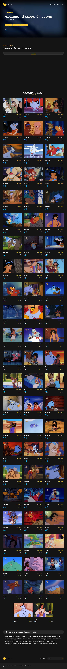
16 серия (26, 504)
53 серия (26, 229)
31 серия (26, 389)
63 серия (5, 160)
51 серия (5, 252)
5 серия (5, 596)
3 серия (47, 596)
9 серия (47, 550)
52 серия (47, 229)
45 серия (5, 298)
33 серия (47, 366)
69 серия (5, 114)
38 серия (5, 344)
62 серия (26, 160)
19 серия (26, 481)
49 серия (47, 252)
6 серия (47, 573)
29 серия (5, 412)
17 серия (5, 504)
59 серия (26, 183)
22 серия (26, 458)
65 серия (26, 137)
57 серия (5, 206)
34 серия (26, 366)
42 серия (47, 298)
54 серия (5, 229)
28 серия (26, 412)
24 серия (47, 435)
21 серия (47, 458)
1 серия (36, 619)
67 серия (47, 114)
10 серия (26, 550)
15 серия (47, 504)
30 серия (47, 389)
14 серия (5, 527)
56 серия (26, 206)
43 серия (26, 298)
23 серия (5, 458)
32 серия (5, 389)
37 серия (26, 344)
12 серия (47, 527)
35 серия (5, 366)
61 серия (47, 160)
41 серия (5, 321)
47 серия (26, 275)
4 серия (26, 596)
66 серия (5, 137)
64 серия (47, 137)
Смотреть (60, 4)
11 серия (5, 550)
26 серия (5, 435)
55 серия (47, 206)
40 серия (26, 321)
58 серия (47, 183)
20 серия (5, 481)
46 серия (47, 275)
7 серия (26, 573)
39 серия (47, 321)
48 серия (5, 275)
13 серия (26, 527)
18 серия (47, 481)
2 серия (16, 619)
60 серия (5, 183)
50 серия (26, 252)
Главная (52, 4)
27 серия (47, 412)
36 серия (47, 344)
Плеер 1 (33, 53)
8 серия (5, 573)
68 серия (26, 114)
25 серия (26, 435)
